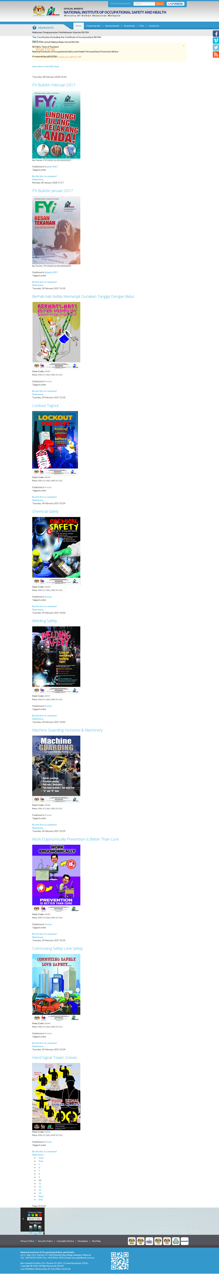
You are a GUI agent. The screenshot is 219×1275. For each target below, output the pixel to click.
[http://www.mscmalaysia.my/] (149, 1240)
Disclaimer (83, 1241)
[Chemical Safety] (56, 550)
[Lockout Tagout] (56, 443)
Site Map (96, 1241)
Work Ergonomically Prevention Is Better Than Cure (75, 839)
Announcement (112, 26)
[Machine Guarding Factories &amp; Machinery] (56, 769)
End (40, 1199)
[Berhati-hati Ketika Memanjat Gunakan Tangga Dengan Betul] (56, 335)
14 (40, 1193)
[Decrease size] (40, 1229)
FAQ (142, 26)
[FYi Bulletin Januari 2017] (56, 230)
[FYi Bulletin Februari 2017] (56, 124)
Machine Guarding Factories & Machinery (67, 730)
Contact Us (154, 26)
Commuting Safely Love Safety (57, 948)
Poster (48, 381)
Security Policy (45, 1241)
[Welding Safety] (56, 660)
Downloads (129, 26)
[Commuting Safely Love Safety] (56, 987)
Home (78, 26)
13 (40, 1189)
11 (40, 1183)
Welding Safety (44, 620)
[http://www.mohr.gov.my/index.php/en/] (158, 1240)
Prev (41, 1161)
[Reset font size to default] (35, 1229)
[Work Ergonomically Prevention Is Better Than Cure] (56, 878)
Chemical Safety (45, 511)
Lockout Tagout (45, 405)
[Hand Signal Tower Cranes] (56, 1096)
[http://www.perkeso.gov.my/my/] (176, 1240)
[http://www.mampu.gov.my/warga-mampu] (185, 1240)
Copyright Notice (65, 1241)
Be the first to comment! (44, 176)
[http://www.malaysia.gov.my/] (132, 1240)
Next (41, 1196)
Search (160, 3)
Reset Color (35, 1218)
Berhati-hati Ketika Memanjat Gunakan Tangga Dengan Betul (83, 296)
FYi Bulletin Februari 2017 (54, 84)
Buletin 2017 (51, 166)
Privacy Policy (27, 1241)
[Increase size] (31, 1229)
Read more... (38, 179)
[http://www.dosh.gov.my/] (167, 1240)
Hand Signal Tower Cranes (54, 1057)
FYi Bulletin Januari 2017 (52, 190)
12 (40, 1186)
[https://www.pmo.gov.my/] (140, 1240)
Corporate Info (93, 26)
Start (41, 1157)
